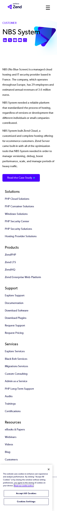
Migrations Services (16, 366)
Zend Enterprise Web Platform (23, 277)
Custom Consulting (16, 373)
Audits (8, 396)
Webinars (10, 437)
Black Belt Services (16, 358)
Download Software (16, 310)
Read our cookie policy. (23, 485)
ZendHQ (10, 269)
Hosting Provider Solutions (20, 236)
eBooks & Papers (15, 429)
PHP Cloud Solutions (17, 198)
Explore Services (15, 351)
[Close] (48, 469)
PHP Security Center (17, 221)
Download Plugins (15, 318)
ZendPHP (10, 254)
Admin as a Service (16, 381)
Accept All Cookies (26, 493)
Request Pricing (14, 333)
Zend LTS (10, 262)
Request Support (15, 325)
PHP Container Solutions (19, 206)
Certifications (13, 411)
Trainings (10, 403)
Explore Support (14, 295)
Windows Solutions (16, 214)
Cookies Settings (26, 501)
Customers (11, 459)
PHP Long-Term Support (19, 388)
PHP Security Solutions (18, 229)
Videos (9, 444)
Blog (7, 452)
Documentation (14, 303)
